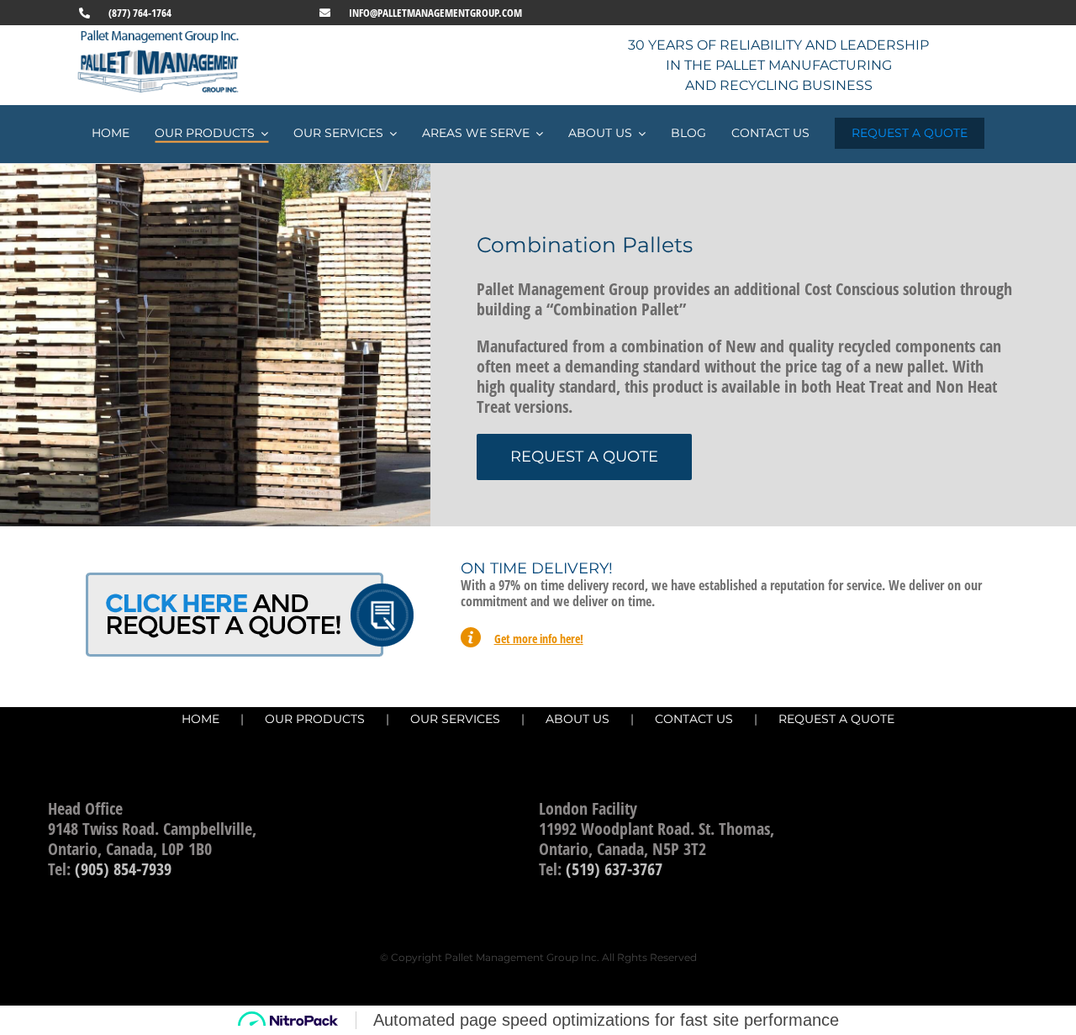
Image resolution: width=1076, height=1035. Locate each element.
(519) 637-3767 (614, 869)
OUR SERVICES (455, 719)
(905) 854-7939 (123, 869)
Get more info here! (538, 639)
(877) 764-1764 (139, 12)
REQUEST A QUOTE (836, 719)
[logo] (160, 35)
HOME (200, 719)
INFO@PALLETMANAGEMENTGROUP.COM (435, 12)
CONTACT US (694, 719)
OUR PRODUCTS (315, 719)
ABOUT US (577, 719)
